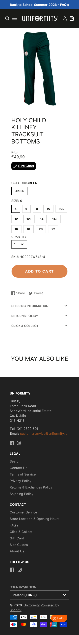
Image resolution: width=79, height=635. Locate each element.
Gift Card (17, 538)
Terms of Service (23, 474)
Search (15, 461)
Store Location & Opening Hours (34, 519)
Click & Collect (21, 532)
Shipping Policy (21, 494)
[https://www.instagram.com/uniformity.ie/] (19, 443)
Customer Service (23, 512)
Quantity (19, 236)
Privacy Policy (20, 481)
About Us (17, 551)
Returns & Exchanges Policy (31, 487)
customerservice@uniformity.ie (43, 433)
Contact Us (18, 468)
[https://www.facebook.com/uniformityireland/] (12, 443)
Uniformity (31, 605)
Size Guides (19, 545)
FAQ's (14, 525)
